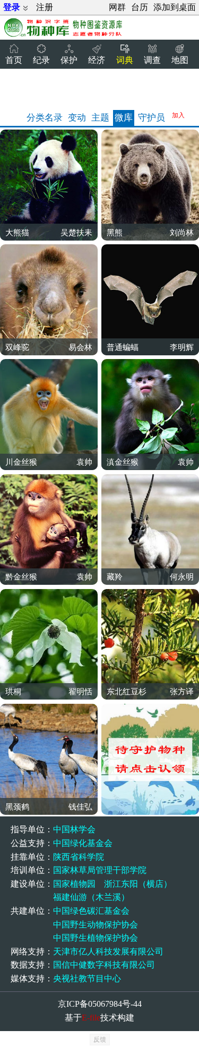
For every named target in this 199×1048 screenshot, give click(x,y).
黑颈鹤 (17, 807)
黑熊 (115, 232)
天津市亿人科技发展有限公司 (108, 951)
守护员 (151, 118)
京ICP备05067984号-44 (100, 1003)
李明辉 (182, 347)
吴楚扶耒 (76, 232)
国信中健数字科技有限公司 (104, 964)
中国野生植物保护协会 (95, 937)
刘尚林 (182, 232)
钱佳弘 (80, 807)
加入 (178, 115)
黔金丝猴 (21, 577)
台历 (139, 7)
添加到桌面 (174, 7)
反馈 (99, 1039)
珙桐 (13, 691)
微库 (124, 118)
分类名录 (45, 118)
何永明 (182, 577)
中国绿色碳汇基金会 (91, 910)
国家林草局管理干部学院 (99, 870)
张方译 (182, 691)
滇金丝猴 (123, 462)
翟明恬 (80, 691)
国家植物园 (74, 883)
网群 (117, 7)
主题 (100, 118)
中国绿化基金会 (83, 843)
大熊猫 (17, 232)
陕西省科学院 (78, 856)
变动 (77, 118)
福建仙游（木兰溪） (91, 897)
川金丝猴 (21, 462)
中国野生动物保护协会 (95, 924)
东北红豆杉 (126, 691)
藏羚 (115, 577)
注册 (44, 7)
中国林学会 (74, 829)
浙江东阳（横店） (138, 883)
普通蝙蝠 (123, 347)
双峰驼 (17, 347)
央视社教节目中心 (87, 978)
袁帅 (84, 462)
